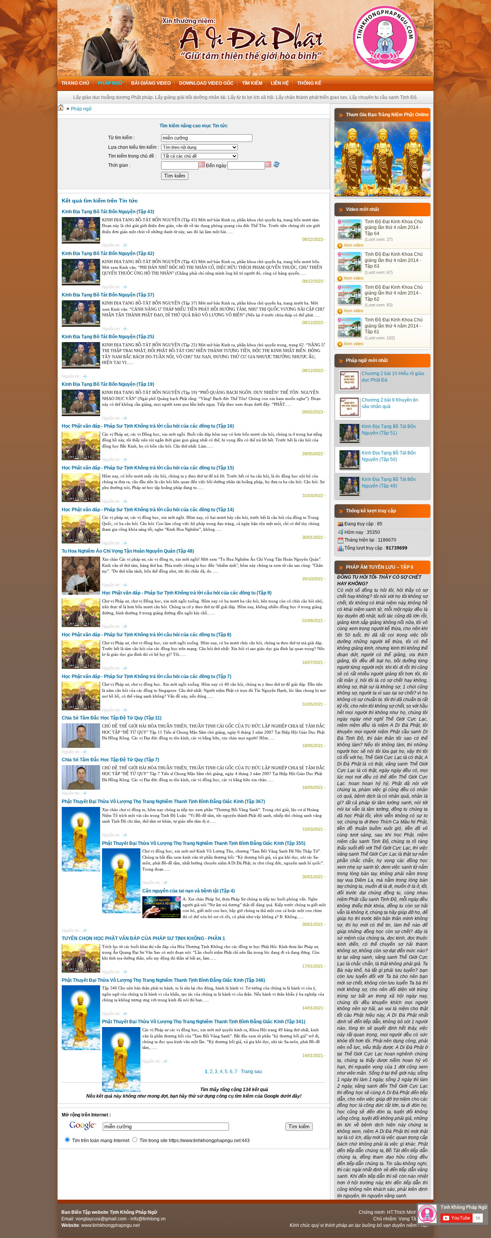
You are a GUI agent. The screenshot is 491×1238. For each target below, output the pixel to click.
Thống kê (309, 83)
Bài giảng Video (151, 83)
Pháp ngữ (110, 83)
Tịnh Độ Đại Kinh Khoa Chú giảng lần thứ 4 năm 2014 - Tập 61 (394, 325)
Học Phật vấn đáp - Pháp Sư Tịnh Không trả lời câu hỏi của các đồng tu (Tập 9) (187, 593)
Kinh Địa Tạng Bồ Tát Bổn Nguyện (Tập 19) (108, 384)
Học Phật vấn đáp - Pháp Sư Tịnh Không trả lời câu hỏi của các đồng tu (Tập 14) (148, 509)
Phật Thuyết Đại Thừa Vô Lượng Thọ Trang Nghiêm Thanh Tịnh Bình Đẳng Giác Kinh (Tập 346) (163, 980)
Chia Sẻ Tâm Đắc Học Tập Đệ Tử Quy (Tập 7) (110, 759)
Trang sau (251, 1071)
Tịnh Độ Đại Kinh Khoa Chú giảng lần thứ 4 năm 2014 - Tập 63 (394, 260)
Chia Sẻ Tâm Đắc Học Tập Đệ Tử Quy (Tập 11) (111, 718)
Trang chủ (75, 83)
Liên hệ (280, 83)
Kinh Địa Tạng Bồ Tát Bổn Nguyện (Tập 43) (108, 211)
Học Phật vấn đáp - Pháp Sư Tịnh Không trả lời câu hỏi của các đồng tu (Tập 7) (146, 676)
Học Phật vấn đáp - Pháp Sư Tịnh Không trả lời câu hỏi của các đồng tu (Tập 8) (146, 634)
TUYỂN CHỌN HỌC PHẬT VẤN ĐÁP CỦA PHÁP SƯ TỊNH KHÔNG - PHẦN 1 (143, 938)
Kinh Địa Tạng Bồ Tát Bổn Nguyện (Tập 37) (108, 295)
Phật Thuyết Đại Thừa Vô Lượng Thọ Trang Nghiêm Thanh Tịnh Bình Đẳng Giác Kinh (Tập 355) (203, 843)
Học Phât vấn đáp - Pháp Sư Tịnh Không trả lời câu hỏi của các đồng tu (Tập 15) (148, 468)
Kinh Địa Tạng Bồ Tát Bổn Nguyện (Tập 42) (108, 253)
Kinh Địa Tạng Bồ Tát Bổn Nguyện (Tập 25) (108, 336)
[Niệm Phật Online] (382, 195)
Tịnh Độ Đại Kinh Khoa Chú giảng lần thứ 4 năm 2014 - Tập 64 (394, 227)
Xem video (353, 245)
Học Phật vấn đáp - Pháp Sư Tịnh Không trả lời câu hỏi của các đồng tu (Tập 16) (148, 426)
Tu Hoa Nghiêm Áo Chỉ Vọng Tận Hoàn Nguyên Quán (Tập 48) (128, 551)
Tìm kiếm (252, 83)
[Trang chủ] (61, 109)
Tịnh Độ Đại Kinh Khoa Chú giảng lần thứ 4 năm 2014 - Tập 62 (394, 293)
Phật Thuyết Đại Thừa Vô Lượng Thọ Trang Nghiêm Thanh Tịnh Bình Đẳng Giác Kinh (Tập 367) (163, 801)
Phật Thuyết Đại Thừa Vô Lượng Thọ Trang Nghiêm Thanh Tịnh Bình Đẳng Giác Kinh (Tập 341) (203, 1021)
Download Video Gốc (206, 83)
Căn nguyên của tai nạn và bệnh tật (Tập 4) (188, 891)
